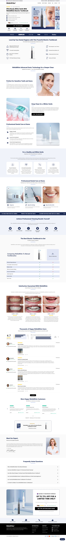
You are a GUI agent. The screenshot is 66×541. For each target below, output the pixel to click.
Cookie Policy (34, 530)
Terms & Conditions (35, 527)
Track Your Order (44, 532)
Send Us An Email (55, 527)
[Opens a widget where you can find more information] (62, 539)
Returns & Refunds (45, 529)
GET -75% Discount (18, 25)
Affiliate (33, 532)
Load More (33, 395)
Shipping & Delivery (45, 527)
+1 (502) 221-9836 (56, 530)
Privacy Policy (34, 529)
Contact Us (44, 530)
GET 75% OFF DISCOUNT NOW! (46, 508)
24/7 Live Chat (55, 529)
